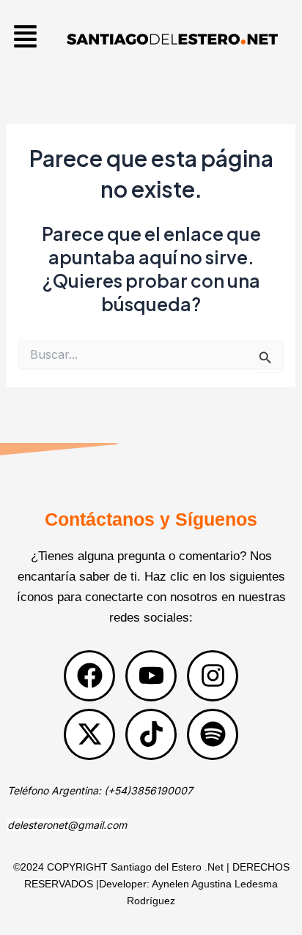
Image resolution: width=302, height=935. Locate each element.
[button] (26, 38)
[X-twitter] (89, 734)
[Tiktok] (151, 734)
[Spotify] (212, 734)
